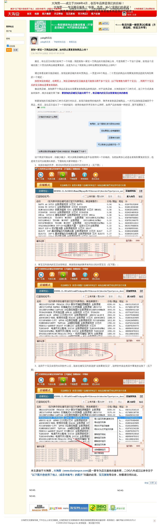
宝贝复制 (70, 13)
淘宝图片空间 (94, 523)
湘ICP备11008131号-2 (126, 520)
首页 (29, 13)
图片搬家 (46, 13)
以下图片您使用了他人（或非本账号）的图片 (57, 474)
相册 (37, 13)
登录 (129, 15)
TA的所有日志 (60, 42)
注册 (134, 15)
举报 (146, 483)
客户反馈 (95, 13)
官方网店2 (83, 13)
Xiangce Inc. (73, 523)
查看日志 (73, 42)
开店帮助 (58, 13)
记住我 (12, 46)
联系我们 (111, 520)
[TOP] (154, 522)
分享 (152, 483)
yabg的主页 (45, 42)
